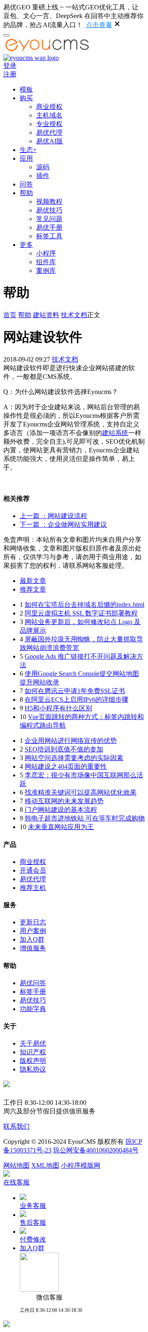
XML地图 (45, 1165)
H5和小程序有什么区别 (58, 708)
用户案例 (33, 930)
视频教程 (49, 201)
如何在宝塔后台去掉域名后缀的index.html (84, 604)
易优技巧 (49, 210)
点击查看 (99, 24)
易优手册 (49, 227)
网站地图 (16, 1165)
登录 (9, 65)
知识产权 (33, 1052)
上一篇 (53, 515)
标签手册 (33, 991)
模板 (26, 89)
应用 (26, 158)
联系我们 (16, 1126)
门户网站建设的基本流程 (61, 809)
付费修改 (33, 1239)
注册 (9, 74)
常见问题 (49, 218)
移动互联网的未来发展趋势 (64, 800)
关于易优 (33, 1043)
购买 (26, 97)
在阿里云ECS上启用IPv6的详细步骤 (76, 699)
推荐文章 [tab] (33, 589)
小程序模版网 (80, 1165)
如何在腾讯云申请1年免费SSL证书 (75, 690)
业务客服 (33, 1205)
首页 (9, 314)
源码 (42, 167)
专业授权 (49, 123)
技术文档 (74, 314)
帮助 (26, 192)
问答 (26, 184)
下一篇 (63, 524)
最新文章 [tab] (33, 580)
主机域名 (49, 115)
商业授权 (49, 106)
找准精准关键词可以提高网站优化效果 (80, 792)
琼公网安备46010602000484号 (96, 1150)
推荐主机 (33, 887)
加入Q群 (32, 939)
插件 (42, 175)
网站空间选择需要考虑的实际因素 (74, 757)
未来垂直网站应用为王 (61, 826)
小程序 (46, 253)
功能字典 (33, 1008)
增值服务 (33, 948)
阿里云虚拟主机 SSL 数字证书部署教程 (81, 613)
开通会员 (33, 870)
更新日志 (33, 922)
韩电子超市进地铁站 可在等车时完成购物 (85, 818)
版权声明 (33, 1060)
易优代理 (49, 132)
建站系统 (115, 432)
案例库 (46, 270)
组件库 (46, 261)
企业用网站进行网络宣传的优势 (71, 740)
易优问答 (33, 982)
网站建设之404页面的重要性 (66, 766)
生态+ (28, 149)
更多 (26, 244)
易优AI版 (49, 141)
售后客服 (33, 1222)
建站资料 (46, 314)
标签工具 (49, 236)
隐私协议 (33, 1069)
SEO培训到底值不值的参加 (64, 749)
